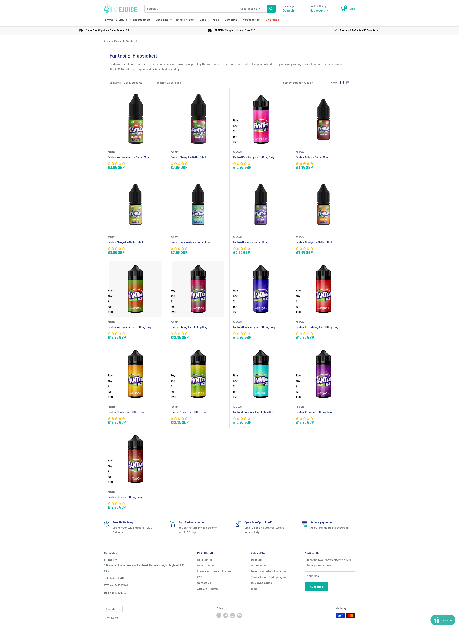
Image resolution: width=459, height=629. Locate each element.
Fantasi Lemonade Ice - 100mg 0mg (253, 411)
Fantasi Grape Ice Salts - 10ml (250, 242)
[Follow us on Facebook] (218, 615)
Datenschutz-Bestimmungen (269, 571)
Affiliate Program (208, 588)
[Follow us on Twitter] (225, 615)
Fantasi (112, 152)
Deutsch (110, 608)
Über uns (256, 559)
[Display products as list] (347, 82)
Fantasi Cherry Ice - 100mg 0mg (189, 327)
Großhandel (258, 565)
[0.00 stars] (242, 163)
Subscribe (316, 586)
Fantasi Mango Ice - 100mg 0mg (189, 411)
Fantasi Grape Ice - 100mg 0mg (314, 411)
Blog (254, 588)
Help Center (204, 559)
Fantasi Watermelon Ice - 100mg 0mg (129, 327)
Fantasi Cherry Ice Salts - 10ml (188, 157)
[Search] (271, 9)
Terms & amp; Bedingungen (268, 577)
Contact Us (204, 582)
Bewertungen (206, 565)
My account (317, 10)
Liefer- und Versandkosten (214, 571)
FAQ (199, 577)
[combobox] (189, 9)
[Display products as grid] (342, 82)
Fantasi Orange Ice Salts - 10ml (314, 242)
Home (107, 41)
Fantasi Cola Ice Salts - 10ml (312, 157)
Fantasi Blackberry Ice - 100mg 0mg (254, 327)
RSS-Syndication (261, 582)
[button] (117, 163)
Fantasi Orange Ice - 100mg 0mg (126, 411)
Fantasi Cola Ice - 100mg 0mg (125, 497)
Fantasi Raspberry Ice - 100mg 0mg (253, 157)
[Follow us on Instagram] (232, 615)
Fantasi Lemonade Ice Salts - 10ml (190, 242)
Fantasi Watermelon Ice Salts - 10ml (129, 157)
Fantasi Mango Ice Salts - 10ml (125, 242)
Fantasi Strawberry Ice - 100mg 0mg (317, 327)
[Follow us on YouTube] (239, 615)
